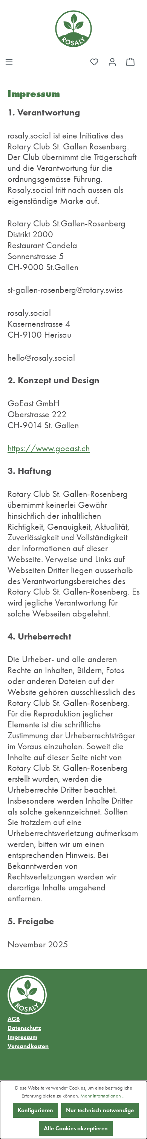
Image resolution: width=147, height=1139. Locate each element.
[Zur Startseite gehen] (73, 28)
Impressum (22, 1037)
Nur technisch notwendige (100, 1110)
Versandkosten (28, 1046)
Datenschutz (24, 1027)
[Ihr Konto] (112, 61)
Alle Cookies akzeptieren (76, 1128)
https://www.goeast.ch (49, 448)
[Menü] (9, 61)
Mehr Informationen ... (103, 1096)
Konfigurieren (35, 1110)
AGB (14, 1018)
